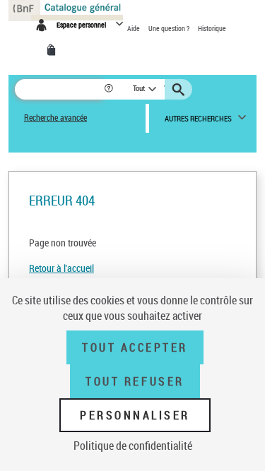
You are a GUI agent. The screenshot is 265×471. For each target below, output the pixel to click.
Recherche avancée (55, 117)
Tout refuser (135, 381)
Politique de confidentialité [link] (132, 445)
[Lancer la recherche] (180, 89)
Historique (212, 28)
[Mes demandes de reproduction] (53, 50)
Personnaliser (135, 415)
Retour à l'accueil (61, 268)
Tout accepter (135, 347)
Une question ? (169, 28)
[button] (110, 89)
